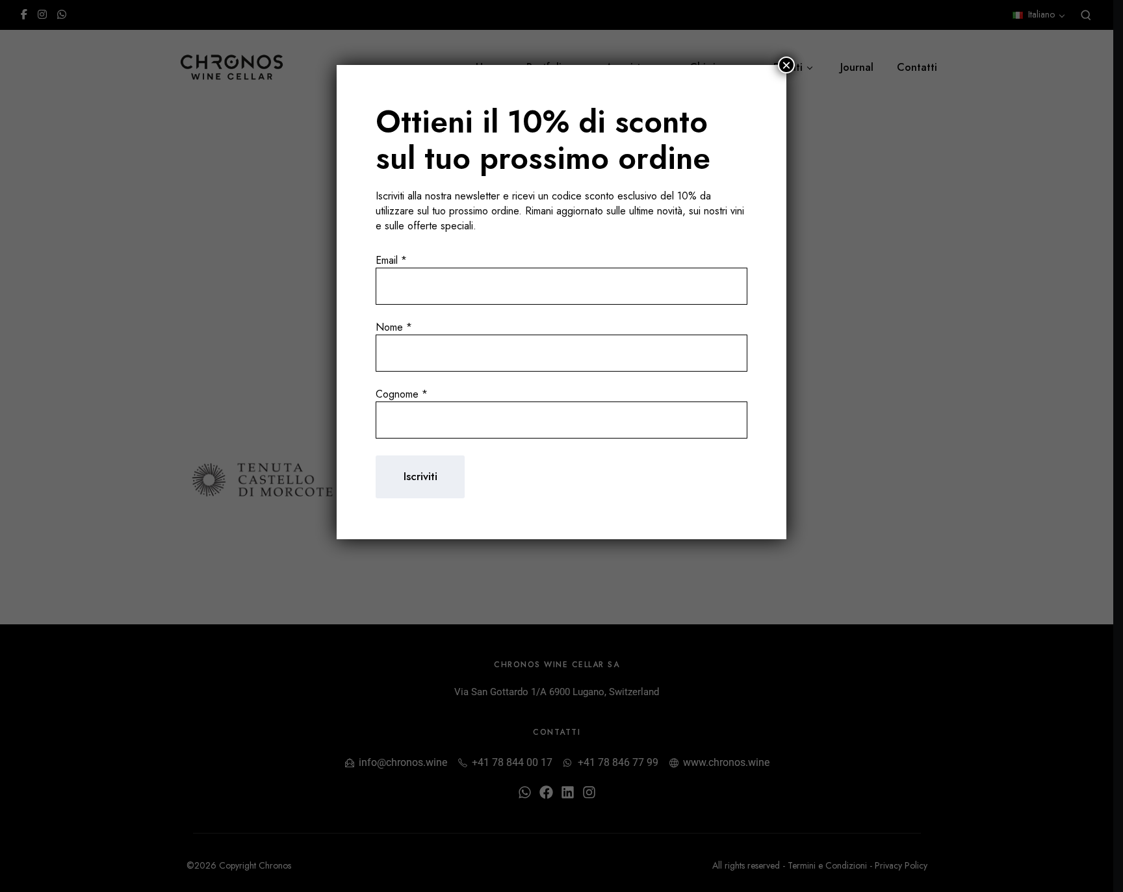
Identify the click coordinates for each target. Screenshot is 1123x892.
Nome (394, 327)
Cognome (402, 394)
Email (391, 260)
